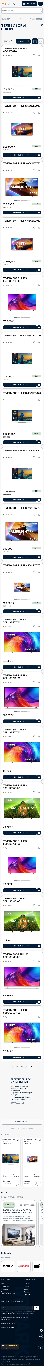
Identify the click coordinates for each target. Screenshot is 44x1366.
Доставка (27, 1292)
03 (26, 1067)
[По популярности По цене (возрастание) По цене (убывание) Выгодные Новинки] (23, 41)
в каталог (5, 1134)
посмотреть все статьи (12, 1197)
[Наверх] (40, 1347)
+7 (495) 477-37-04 (8, 1323)
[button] (22, 11)
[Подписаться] (36, 1308)
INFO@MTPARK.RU (7, 1327)
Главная (27, 1284)
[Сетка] (40, 41)
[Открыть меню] (40, 4)
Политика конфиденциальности (8, 1293)
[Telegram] (41, 1330)
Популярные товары (22, 1122)
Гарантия (27, 1294)
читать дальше (17, 1103)
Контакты (4, 1289)
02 (22, 1067)
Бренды (26, 1289)
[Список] (35, 41)
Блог (2, 1284)
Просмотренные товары (22, 1128)
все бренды (6, 1257)
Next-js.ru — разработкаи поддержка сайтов (16, 1364)
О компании (5, 1286)
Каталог (6, 19)
